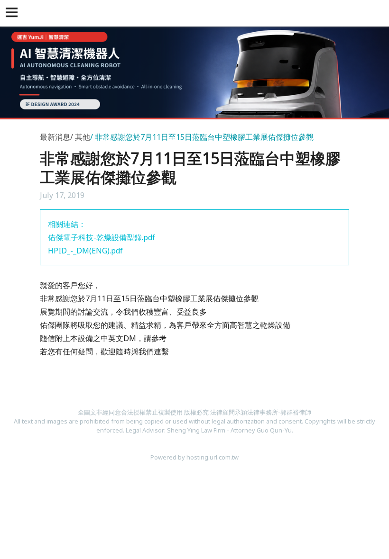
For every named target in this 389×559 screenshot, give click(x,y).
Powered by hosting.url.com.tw (194, 457)
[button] (13, 13)
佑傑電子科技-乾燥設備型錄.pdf (101, 237)
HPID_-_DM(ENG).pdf (85, 250)
